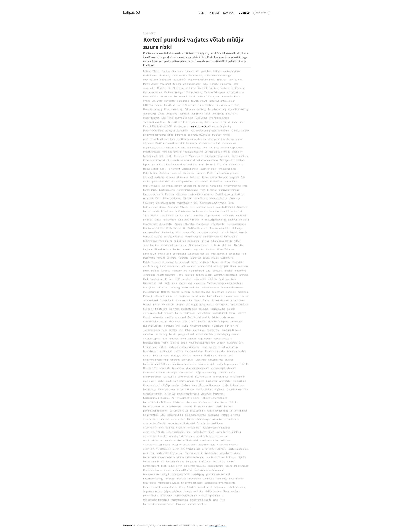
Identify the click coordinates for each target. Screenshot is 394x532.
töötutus (203, 308)
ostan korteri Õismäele (214, 448)
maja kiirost (149, 380)
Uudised (244, 12)
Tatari (226, 122)
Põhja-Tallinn (150, 172)
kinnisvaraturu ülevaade (214, 177)
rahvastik (158, 317)
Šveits (146, 100)
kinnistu (214, 83)
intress (205, 240)
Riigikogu (219, 389)
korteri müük (164, 380)
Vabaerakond (196, 155)
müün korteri (175, 465)
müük (169, 296)
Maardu (147, 317)
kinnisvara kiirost (232, 71)
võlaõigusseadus (170, 385)
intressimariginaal (195, 329)
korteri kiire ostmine (237, 389)
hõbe (164, 329)
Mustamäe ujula (206, 363)
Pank (145, 279)
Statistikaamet (151, 117)
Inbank (224, 232)
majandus (198, 249)
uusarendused (150, 300)
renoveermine (231, 296)
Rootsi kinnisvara (152, 469)
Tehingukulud (227, 160)
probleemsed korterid (218, 474)
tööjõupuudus (217, 308)
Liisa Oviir (206, 393)
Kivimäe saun (150, 347)
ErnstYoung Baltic (165, 202)
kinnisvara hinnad (227, 168)
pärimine (231, 291)
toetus (244, 296)
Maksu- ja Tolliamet (153, 296)
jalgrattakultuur (173, 491)
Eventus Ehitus (151, 96)
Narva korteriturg (152, 109)
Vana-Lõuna (238, 122)
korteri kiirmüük (204, 334)
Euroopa (165, 270)
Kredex (178, 223)
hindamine (167, 232)
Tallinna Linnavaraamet (214, 397)
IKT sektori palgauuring (213, 219)
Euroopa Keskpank (153, 194)
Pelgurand (191, 461)
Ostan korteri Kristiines (179, 431)
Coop (182, 487)
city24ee (185, 385)
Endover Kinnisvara (238, 219)
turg (208, 270)
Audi (244, 253)
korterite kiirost (239, 304)
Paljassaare (220, 487)
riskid (208, 113)
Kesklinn (164, 172)
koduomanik (180, 96)
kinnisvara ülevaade (200, 499)
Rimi (164, 338)
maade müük (198, 296)
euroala (202, 321)
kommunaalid (150, 495)
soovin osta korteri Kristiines (215, 440)
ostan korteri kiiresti (230, 453)
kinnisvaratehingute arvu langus (225, 139)
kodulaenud (149, 283)
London (221, 342)
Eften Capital (218, 223)
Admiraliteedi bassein (225, 274)
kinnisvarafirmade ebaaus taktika (188, 139)
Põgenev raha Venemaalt (201, 79)
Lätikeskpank (150, 155)
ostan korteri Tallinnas (188, 427)
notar (232, 372)
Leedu (167, 283)
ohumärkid (218, 113)
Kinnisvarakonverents (235, 185)
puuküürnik (180, 240)
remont (161, 257)
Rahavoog (165, 75)
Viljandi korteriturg (238, 109)
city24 (225, 385)
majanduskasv (184, 202)
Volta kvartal (205, 487)
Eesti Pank (231, 113)
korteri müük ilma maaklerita (219, 482)
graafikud (206, 71)
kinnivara (174, 308)
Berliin (156, 304)
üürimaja (214, 147)
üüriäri (160, 164)
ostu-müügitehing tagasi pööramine (210, 130)
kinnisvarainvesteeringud (218, 75)
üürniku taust (226, 355)
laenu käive (197, 113)
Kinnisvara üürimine (153, 228)
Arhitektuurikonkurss (223, 317)
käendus (185, 291)
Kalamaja (237, 228)
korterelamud (214, 296)
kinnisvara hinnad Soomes (191, 457)
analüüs (169, 317)
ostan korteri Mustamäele (157, 448)
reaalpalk (148, 198)
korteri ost (236, 211)
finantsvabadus (151, 342)
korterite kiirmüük (185, 312)
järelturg (225, 262)
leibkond (201, 96)
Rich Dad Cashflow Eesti (195, 228)
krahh (165, 342)
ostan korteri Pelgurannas (216, 427)
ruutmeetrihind (177, 338)
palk (235, 83)
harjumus (148, 249)
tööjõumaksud (185, 376)
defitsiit (214, 232)
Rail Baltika (216, 181)
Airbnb (163, 347)
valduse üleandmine (207, 160)
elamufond (183, 100)
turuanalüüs (189, 232)
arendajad (180, 317)
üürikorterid (227, 257)
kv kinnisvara (237, 385)
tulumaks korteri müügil (156, 474)
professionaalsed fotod (155, 139)
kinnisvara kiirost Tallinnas (220, 249)
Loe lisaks (149, 65)
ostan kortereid (207, 444)
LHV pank (148, 308)
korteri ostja (149, 389)
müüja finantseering (205, 372)
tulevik (237, 240)
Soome (154, 215)
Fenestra (212, 189)
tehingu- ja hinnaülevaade (187, 83)
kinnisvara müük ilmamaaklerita (160, 487)
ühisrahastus (166, 223)
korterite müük (151, 211)
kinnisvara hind (151, 385)
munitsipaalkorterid (188, 393)
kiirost (188, 215)
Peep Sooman (197, 206)
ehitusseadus (188, 266)
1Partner (221, 79)
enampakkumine (184, 117)
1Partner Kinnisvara (209, 385)
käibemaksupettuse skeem (157, 240)
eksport (192, 338)
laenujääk (184, 113)
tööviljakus (187, 359)
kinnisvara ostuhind (209, 143)
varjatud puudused (200, 126)
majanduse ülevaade (168, 482)
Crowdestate (150, 223)
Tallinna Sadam (204, 274)
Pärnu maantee (213, 122)
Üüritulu (147, 236)
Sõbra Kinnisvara (223, 338)
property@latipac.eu (217, 525)
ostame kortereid (230, 414)
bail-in (172, 334)
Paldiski (244, 363)
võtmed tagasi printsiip (217, 151)
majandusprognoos (227, 363)
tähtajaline (149, 287)
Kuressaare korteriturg (228, 104)
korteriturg (174, 168)
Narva (162, 206)
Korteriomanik (167, 189)
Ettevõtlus (167, 211)
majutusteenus (213, 215)
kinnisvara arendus (215, 351)
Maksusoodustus (190, 287)
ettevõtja (238, 245)
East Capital (238, 88)
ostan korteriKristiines (184, 444)
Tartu (158, 198)
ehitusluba (182, 177)
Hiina (233, 266)
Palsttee (174, 342)
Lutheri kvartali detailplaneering (185, 122)
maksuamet (201, 181)
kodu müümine (215, 465)
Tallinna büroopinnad (226, 172)
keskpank (243, 266)
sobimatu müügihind (199, 134)
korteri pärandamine (186, 495)
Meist (202, 12)
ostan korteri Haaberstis (225, 419)
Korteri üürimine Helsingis (185, 397)
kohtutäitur (211, 453)
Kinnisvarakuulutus (220, 228)
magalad (234, 177)
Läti (160, 283)
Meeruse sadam (231, 491)
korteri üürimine (185, 389)
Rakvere (241, 312)
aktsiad (228, 270)
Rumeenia (226, 96)
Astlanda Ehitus (235, 92)
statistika (205, 262)
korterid (225, 88)
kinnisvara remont (192, 355)
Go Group (235, 198)
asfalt (184, 342)
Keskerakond (180, 155)
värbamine (216, 185)
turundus (214, 211)
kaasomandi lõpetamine (174, 245)
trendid (225, 211)
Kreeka (173, 329)
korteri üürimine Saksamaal (208, 469)
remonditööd (204, 266)
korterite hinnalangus (198, 419)
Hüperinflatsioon (152, 325)
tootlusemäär (179, 75)
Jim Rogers (192, 304)
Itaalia (186, 321)
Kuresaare (173, 206)
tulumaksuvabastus (221, 240)
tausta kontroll (158, 279)
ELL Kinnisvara (203, 376)
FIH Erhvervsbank (152, 104)
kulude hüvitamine (153, 130)
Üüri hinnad (210, 355)
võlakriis (212, 279)
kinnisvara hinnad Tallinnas (221, 457)
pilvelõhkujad (200, 198)
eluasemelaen (229, 143)
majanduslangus (179, 499)
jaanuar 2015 (149, 113)
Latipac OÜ (131, 12)
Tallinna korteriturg (195, 109)
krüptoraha (161, 308)
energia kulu (179, 253)
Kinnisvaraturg (206, 104)
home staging (209, 347)
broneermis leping (218, 321)
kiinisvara (217, 270)
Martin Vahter (150, 83)
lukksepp (170, 478)
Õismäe (187, 198)
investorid (231, 279)
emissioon (148, 334)
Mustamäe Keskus (152, 92)
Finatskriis (237, 262)
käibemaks (228, 215)
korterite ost (222, 304)
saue (215, 499)
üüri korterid (232, 325)
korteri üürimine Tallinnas (157, 402)
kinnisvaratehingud (229, 189)
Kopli (163, 168)
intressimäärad (151, 270)
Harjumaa (184, 296)
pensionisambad (201, 291)
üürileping (174, 287)
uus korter (211, 380)
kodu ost (231, 461)
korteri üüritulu (229, 402)
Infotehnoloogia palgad (156, 499)
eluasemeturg (179, 270)
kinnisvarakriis (151, 414)
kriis (181, 329)
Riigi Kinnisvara (151, 185)
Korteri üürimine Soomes (156, 397)
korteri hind (239, 380)
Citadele (191, 487)
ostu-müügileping (221, 126)
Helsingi (165, 291)
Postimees (219, 393)
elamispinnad (196, 270)
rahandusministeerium (155, 321)
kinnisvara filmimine (154, 372)
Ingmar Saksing (240, 155)
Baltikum (195, 177)
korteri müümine (175, 461)
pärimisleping (222, 334)
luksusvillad (169, 376)
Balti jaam (148, 202)
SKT (196, 202)
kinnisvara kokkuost (191, 482)
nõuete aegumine (166, 274)
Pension (169, 194)
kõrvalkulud (166, 495)
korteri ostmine (151, 406)
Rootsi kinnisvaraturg (236, 465)
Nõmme (201, 172)
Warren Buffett (190, 168)
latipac (217, 71)
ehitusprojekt (221, 266)
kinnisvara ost (181, 126)
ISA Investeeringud (174, 92)
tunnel (175, 291)
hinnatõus (195, 257)
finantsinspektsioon (182, 181)
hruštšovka (205, 461)
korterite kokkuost (172, 406)
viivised (240, 160)
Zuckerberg (190, 185)
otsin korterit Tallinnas (181, 436)
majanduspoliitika (173, 236)
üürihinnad (168, 304)
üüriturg (214, 88)
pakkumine (193, 240)
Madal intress (150, 75)
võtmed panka (193, 236)
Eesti (192, 96)
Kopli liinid (167, 117)
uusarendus (149, 88)
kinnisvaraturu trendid (184, 363)
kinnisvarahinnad (172, 198)
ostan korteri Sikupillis (155, 436)
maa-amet (165, 83)
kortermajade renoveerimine (158, 504)
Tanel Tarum (235, 79)
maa (174, 283)
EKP (177, 279)
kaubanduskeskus (236, 351)
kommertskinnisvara (232, 287)
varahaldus (149, 274)
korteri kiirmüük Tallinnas (157, 363)
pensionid (187, 279)
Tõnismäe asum (151, 329)
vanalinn (222, 372)
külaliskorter (150, 351)
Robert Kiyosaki (220, 300)
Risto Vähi (202, 88)
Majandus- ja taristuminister (158, 147)
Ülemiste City (150, 368)
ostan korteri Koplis (154, 431)
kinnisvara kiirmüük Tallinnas (188, 380)
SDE (161, 155)
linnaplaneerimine (193, 491)
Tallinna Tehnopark (214, 92)
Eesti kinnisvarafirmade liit (169, 143)
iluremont (180, 134)
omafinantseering (212, 236)
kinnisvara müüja (194, 453)
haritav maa (213, 329)
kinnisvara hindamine (197, 368)
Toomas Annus (220, 376)
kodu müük (219, 461)
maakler (216, 134)
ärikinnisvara (237, 300)
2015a (161, 113)
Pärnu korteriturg (173, 109)
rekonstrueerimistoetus (196, 223)
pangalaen (149, 453)
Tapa (180, 274)
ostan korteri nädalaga (228, 431)
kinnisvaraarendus (170, 266)
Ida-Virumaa (193, 147)
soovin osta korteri (153, 440)
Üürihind (161, 88)
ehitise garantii (219, 253)
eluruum (170, 177)
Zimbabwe (236, 321)
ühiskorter (178, 402)
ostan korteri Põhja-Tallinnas (158, 427)
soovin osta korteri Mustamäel (181, 440)
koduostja (191, 143)
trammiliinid (230, 181)
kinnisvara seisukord (154, 160)
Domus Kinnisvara (186, 104)
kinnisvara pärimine (209, 495)
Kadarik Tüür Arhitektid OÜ (157, 126)
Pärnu (231, 202)
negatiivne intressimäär (222, 100)
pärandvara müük (180, 474)
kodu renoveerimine (217, 410)
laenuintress (167, 215)
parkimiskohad (224, 406)
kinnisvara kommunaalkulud (158, 134)
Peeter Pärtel (173, 228)
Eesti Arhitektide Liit (199, 317)
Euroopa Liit (149, 253)
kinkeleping (197, 474)
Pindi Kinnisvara (151, 151)
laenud (235, 334)
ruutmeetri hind (151, 232)
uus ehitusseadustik (198, 253)
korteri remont (151, 465)
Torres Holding (194, 92)
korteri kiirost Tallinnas (220, 359)
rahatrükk (203, 232)
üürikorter (169, 100)
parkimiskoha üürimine (155, 410)
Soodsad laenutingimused (157, 79)
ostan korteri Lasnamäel (156, 419)
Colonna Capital (151, 338)
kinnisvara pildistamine (223, 368)
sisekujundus (186, 372)
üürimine (171, 257)
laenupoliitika (150, 168)
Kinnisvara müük (240, 130)
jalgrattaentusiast (153, 491)
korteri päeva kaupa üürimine (184, 347)
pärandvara (218, 291)
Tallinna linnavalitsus (154, 122)
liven (222, 499)
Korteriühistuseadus (187, 189)
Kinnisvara (177, 71)
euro (193, 321)
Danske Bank (166, 300)
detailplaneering (237, 487)
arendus (243, 274)
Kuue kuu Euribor (219, 198)
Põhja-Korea (206, 304)
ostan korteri (178, 419)
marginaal (243, 291)
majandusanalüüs (197, 504)
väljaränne (217, 325)
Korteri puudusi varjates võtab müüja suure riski (193, 43)
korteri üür (169, 393)
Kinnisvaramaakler (199, 245)
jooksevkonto (200, 211)
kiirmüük (198, 215)
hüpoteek (241, 215)
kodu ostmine (197, 410)
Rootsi (237, 96)
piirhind (180, 304)
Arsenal (147, 355)
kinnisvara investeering (155, 359)
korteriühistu (150, 189)
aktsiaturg (161, 334)
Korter (194, 262)
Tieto (146, 215)
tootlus (147, 304)
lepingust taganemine (177, 130)
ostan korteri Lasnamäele (156, 444)
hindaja (227, 134)
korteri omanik (151, 461)
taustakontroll (207, 164)
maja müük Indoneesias (201, 194)
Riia (243, 177)
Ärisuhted (242, 206)
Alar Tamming (150, 266)
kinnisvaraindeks (194, 351)
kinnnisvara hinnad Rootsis (178, 469)
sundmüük (208, 478)
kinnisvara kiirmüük (188, 219)
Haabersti (176, 172)
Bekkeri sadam (213, 491)
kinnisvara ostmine (209, 402)
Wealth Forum (201, 300)
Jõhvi (205, 147)
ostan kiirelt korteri (227, 444)
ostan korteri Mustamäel (181, 423)
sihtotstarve (185, 283)
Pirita (210, 172)
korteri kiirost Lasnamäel (170, 453)
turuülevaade (192, 71)
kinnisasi (147, 219)
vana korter (225, 380)
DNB (163, 414)
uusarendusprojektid (232, 147)
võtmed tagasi (236, 164)
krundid (231, 308)
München (232, 342)
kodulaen (237, 151)
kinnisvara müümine (195, 465)
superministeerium (172, 185)
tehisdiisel (234, 253)
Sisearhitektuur (163, 249)
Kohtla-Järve (150, 206)
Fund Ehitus (201, 117)
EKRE (168, 155)
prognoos (171, 113)
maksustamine (189, 308)
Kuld (221, 279)
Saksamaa (157, 100)
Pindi (178, 232)
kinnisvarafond (172, 325)
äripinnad (148, 143)
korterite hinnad (238, 410)
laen (171, 279)
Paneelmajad (182, 262)
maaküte (168, 312)
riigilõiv (242, 457)
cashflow (178, 351)
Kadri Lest (169, 104)
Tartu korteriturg (217, 109)
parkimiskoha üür (179, 410)
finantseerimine (183, 300)
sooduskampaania (193, 151)
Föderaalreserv (161, 355)
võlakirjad (172, 372)
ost (175, 296)
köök (163, 465)
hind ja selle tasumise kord (181, 160)
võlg (202, 189)
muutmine (199, 283)
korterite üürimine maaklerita (159, 457)
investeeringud (151, 291)
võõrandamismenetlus (172, 368)
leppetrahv (149, 164)
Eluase (157, 219)
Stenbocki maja (204, 389)
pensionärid (165, 351)
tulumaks (183, 257)
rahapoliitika (203, 312)
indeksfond (240, 270)
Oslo (241, 342)
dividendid (175, 321)
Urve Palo (180, 147)
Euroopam (213, 96)
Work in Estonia (238, 232)
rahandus (175, 359)
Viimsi (232, 312)
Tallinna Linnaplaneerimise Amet (225, 283)
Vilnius (146, 181)
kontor (177, 249)
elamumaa (225, 83)
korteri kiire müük (152, 393)
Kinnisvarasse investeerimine (181, 164)
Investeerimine (208, 168)
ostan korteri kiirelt (203, 431)
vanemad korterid (171, 151)
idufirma (226, 245)
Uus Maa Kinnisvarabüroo (181, 88)
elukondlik (200, 279)
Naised (210, 206)
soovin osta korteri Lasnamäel (212, 436)
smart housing (151, 245)
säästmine (181, 194)
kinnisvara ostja (166, 389)
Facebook (203, 185)
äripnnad (148, 177)
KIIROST (214, 12)
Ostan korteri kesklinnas (210, 423)
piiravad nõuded (160, 181)
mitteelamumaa (210, 287)
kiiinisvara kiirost (152, 376)
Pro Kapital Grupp (219, 117)
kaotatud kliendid (225, 206)
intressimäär (179, 79)
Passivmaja (149, 257)
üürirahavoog (196, 75)
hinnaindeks (169, 219)
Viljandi (184, 206)
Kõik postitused (151, 71)
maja (205, 83)
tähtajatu (162, 287)
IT (223, 495)
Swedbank (166, 96)
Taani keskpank (199, 100)
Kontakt (229, 12)
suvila (185, 325)
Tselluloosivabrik (236, 223)
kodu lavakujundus (228, 347)
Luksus (215, 262)
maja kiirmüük (237, 376)
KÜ (162, 461)
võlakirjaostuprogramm (202, 342)
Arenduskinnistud (152, 312)
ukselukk (181, 478)
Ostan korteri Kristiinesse (186, 448)
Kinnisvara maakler (200, 325)
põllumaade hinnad (195, 414)
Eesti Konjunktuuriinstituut (229, 194)
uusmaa (188, 406)
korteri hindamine (238, 448)
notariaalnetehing (153, 478)
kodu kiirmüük (236, 478)
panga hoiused (186, 334)
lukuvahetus (194, 478)
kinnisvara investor (204, 406)
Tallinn (166, 71)
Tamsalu (189, 274)
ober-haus (191, 402)
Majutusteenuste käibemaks (158, 262)
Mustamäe (189, 172)
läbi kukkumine (183, 211)
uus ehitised (164, 253)
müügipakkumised (231, 329)
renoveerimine (211, 257)
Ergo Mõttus (205, 338)
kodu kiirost (149, 482)
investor (187, 249)
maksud (158, 236)
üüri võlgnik (230, 236)
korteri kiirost (219, 312)
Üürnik (179, 215)
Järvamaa (181, 504)
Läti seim (222, 164)
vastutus (215, 245)
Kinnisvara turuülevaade (213, 202)
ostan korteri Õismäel (154, 423)
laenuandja (221, 478)
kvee (194, 385)
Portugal (176, 355)
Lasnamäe (200, 359)
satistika (159, 177)
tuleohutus (213, 414)
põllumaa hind (175, 414)
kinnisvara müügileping (217, 155)
